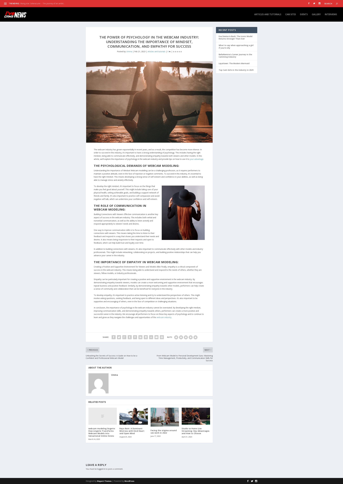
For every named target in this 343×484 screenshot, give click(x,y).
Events (304, 14)
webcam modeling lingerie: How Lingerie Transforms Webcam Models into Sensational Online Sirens (101, 432)
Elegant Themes (104, 481)
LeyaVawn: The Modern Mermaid (234, 63)
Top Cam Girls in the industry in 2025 (236, 70)
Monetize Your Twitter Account (33, 3)
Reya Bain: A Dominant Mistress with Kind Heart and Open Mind (132, 431)
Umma (129, 51)
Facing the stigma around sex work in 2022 (164, 431)
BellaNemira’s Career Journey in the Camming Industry (235, 55)
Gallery (316, 14)
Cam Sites (290, 14)
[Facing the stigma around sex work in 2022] (165, 417)
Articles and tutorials (267, 14)
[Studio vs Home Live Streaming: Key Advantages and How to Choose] (196, 416)
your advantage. (197, 159)
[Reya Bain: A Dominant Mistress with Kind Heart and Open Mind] (134, 416)
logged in (101, 469)
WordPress (129, 481)
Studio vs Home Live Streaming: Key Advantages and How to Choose (195, 431)
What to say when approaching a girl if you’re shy (236, 46)
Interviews (331, 14)
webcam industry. (164, 317)
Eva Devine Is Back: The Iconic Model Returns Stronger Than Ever (235, 37)
